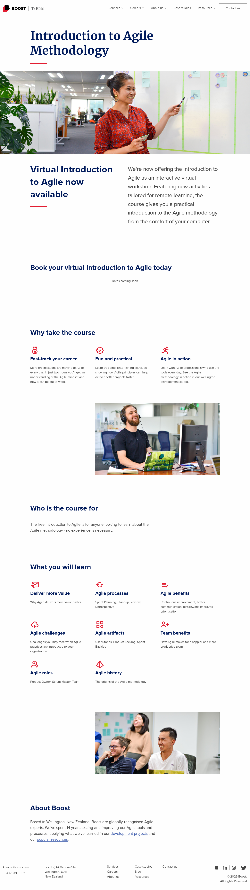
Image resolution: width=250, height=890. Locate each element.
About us (157, 8)
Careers (136, 8)
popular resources (52, 839)
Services (115, 8)
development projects (129, 834)
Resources (205, 8)
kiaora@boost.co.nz (16, 867)
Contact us (233, 8)
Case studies (182, 8)
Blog (138, 871)
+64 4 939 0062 (14, 873)
